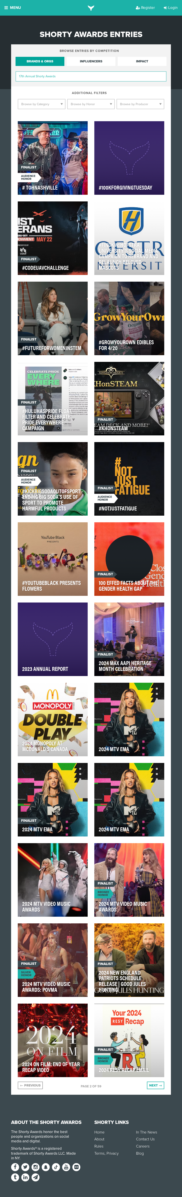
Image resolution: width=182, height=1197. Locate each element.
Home (99, 1132)
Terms (99, 1153)
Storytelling (141, 207)
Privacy (113, 1153)
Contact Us (145, 1139)
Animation (31, 1009)
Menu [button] (15, 7)
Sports (135, 929)
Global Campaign (113, 689)
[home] (91, 8)
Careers (143, 1146)
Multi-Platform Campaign (43, 849)
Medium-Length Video (116, 448)
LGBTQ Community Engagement (48, 368)
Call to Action (111, 127)
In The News (146, 1132)
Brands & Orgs (40, 61)
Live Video (30, 769)
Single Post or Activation (121, 287)
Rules (98, 1146)
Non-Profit (31, 207)
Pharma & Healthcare (40, 287)
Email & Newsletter (115, 1009)
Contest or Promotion (118, 368)
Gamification (33, 689)
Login (173, 7)
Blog (140, 1153)
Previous (30, 1085)
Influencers (91, 61)
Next (155, 1085)
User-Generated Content (123, 369)
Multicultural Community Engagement (44, 529)
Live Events (108, 769)
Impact (142, 61)
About (99, 1139)
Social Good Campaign (41, 448)
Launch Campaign (114, 207)
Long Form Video (113, 929)
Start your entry (147, 1188)
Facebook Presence (142, 127)
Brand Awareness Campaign (122, 608)
